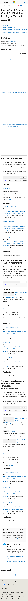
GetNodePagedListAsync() (9, 27)
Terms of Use (20, 596)
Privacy (10, 594)
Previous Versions (14, 592)
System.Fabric (12, 41)
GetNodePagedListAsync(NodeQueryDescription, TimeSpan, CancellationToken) (14, 33)
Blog (22, 592)
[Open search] (20, 2)
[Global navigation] (1, 2)
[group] (14, 105)
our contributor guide (12, 539)
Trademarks (4, 599)
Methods (7, 5)
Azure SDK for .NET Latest (12, 255)
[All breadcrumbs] (2, 5)
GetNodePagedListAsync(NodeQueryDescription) (14, 29)
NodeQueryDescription (11, 297)
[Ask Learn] (18, 5)
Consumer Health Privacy (7, 596)
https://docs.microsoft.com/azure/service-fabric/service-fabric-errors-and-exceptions (14, 213)
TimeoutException (8, 222)
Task (4, 188)
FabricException (7, 237)
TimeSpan (13, 431)
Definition (5, 23)
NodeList (9, 188)
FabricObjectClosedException (11, 206)
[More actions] (25, 5)
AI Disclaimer (4, 592)
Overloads (5, 25)
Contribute (4, 594)
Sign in (25, 2)
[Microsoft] (14, 2)
